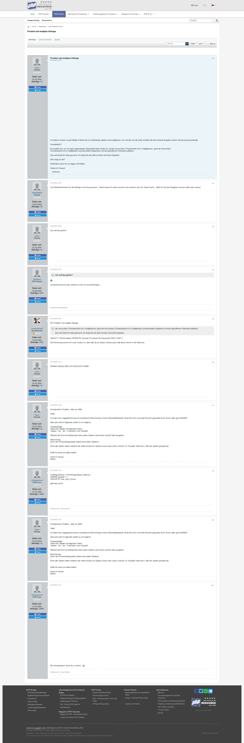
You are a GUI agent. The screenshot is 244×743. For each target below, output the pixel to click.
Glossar (160, 713)
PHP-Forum (59, 14)
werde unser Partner (132, 704)
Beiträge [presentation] (32, 39)
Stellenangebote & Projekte (104, 14)
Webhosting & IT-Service (69, 701)
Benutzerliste (47, 20)
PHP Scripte (43, 14)
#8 (213, 471)
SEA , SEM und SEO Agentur (70, 704)
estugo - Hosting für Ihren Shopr (136, 698)
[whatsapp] (206, 692)
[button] (205, 5)
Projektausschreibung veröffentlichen (171, 704)
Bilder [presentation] (57, 39)
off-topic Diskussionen (101, 704)
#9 (213, 520)
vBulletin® (37, 729)
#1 (213, 58)
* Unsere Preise (163, 710)
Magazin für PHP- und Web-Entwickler (73, 714)
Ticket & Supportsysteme (37, 707)
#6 (213, 362)
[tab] (32, 39)
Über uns (161, 693)
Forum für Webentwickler (102, 693)
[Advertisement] (126, 101)
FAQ (81, 728)
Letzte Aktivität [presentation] (45, 39)
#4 (213, 270)
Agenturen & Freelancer (78, 14)
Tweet (38, 90)
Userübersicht (65, 707)
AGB (44, 728)
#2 (213, 183)
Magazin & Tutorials (130, 14)
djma (37, 68)
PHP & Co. (148, 14)
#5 (213, 319)
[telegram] (210, 692)
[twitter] (201, 692)
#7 (213, 405)
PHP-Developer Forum (101, 695)
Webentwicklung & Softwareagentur (73, 698)
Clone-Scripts (32, 702)
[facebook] (196, 692)
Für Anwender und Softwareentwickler (171, 701)
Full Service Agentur (67, 695)
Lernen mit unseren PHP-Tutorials (72, 717)
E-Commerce (32, 698)
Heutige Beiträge (33, 20)
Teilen (38, 87)
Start (32, 14)
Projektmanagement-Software (38, 695)
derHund (37, 279)
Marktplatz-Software (35, 704)
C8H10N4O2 (37, 193)
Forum (34, 26)
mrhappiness (37, 480)
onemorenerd (37, 328)
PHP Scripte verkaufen (166, 707)
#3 (213, 226)
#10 (212, 585)
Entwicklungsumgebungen (37, 693)
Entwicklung (42, 26)
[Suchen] (217, 20)
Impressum (30, 728)
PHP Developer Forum (55, 26)
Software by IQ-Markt (210, 733)
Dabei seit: (37, 77)
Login (195, 5)
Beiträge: (36, 81)
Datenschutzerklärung (71, 728)
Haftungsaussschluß (54, 728)
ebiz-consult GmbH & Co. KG (54, 733)
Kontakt (38, 728)
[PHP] (39, 5)
